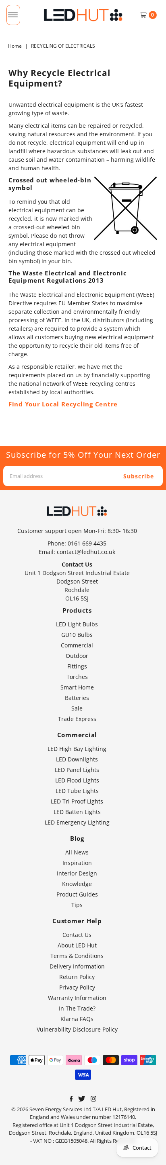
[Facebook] (71, 1099)
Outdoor (77, 656)
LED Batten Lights (77, 812)
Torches (77, 677)
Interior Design (77, 873)
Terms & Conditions (77, 956)
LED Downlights (77, 759)
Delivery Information (77, 966)
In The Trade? (77, 1008)
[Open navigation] (13, 15)
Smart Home (77, 687)
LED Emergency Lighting (77, 822)
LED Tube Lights (77, 791)
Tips (77, 905)
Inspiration (77, 863)
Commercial (77, 645)
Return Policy (77, 977)
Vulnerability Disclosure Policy (77, 1029)
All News (77, 852)
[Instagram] (93, 1099)
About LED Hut (77, 945)
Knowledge (77, 884)
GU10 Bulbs (77, 635)
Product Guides (77, 894)
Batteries (77, 698)
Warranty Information (77, 998)
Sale (77, 708)
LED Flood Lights (77, 780)
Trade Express (77, 719)
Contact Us (76, 935)
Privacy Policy (77, 987)
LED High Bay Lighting (77, 749)
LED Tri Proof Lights (77, 801)
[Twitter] (81, 1099)
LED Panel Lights (77, 770)
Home (15, 45)
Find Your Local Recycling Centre (63, 404)
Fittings (77, 666)
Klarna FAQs (76, 1019)
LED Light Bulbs (77, 624)
